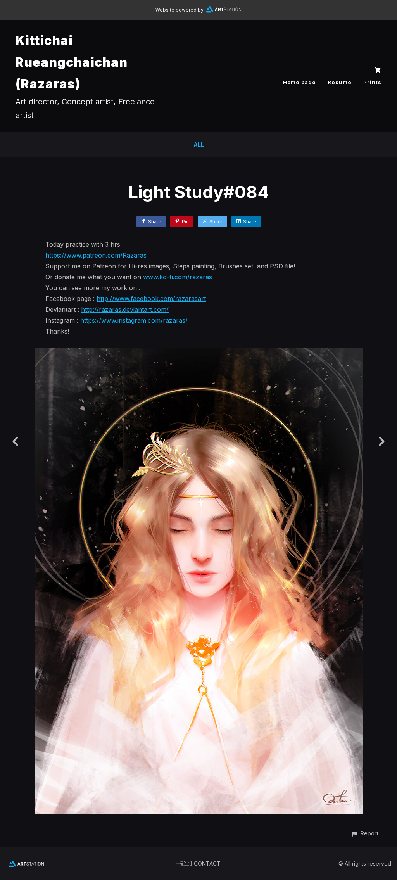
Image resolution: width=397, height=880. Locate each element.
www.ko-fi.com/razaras (177, 277)
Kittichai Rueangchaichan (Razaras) (72, 62)
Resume (340, 82)
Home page (299, 82)
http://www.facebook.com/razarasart (151, 299)
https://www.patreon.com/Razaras (96, 255)
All (198, 144)
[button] (364, 833)
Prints (372, 82)
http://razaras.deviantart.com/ (125, 309)
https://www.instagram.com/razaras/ (134, 320)
